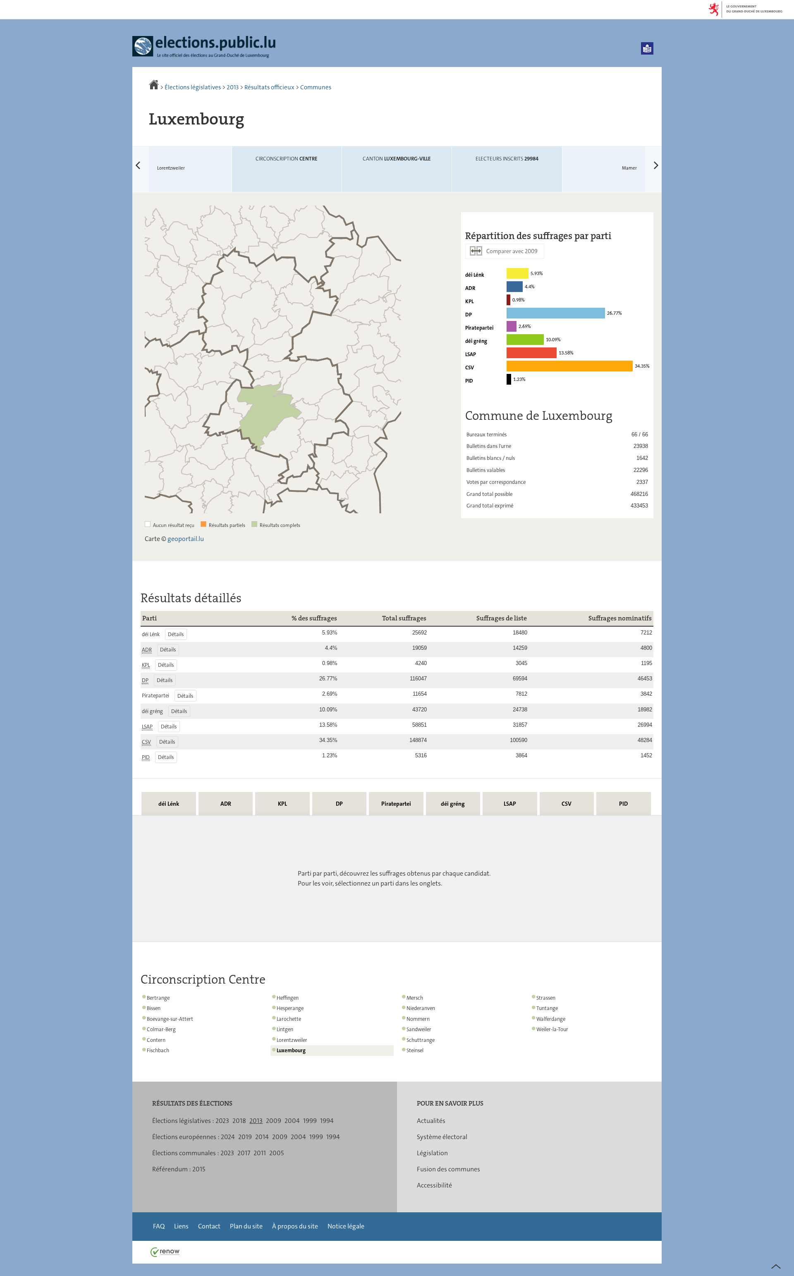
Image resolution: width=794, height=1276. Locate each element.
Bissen (153, 1008)
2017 (243, 1153)
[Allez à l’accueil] (154, 87)
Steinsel (415, 1050)
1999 (310, 1120)
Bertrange (158, 997)
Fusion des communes (448, 1169)
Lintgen (285, 1029)
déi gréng (453, 803)
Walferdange (550, 1018)
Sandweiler (419, 1029)
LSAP (510, 803)
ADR (225, 803)
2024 (228, 1136)
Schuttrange (421, 1040)
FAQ (159, 1226)
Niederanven (421, 1008)
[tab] (168, 804)
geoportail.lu (185, 538)
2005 (276, 1153)
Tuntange (547, 1008)
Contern (156, 1040)
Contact (209, 1226)
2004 (292, 1120)
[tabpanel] (397, 878)
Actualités (431, 1120)
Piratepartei (396, 803)
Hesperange (290, 1008)
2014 (262, 1136)
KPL (282, 803)
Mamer (642, 159)
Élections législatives (193, 87)
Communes (315, 87)
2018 (239, 1120)
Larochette (289, 1018)
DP (339, 803)
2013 (233, 87)
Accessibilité (434, 1185)
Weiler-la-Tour (552, 1029)
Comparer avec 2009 (512, 251)
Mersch (415, 997)
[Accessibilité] (647, 48)
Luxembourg (291, 1050)
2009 (273, 1120)
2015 (198, 1169)
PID (623, 803)
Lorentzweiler (158, 159)
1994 (327, 1120)
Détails (176, 634)
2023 (222, 1120)
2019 (245, 1136)
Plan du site (246, 1226)
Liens (181, 1226)
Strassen (545, 997)
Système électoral (442, 1136)
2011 (260, 1153)
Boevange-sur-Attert (170, 1018)
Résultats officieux (269, 87)
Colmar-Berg (161, 1029)
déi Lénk (168, 803)
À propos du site (295, 1226)
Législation (432, 1153)
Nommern (418, 1018)
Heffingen (288, 997)
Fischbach (158, 1050)
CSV (567, 803)
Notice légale (346, 1226)
